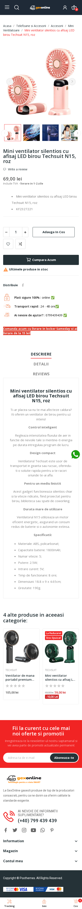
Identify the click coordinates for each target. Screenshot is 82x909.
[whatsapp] (42, 830)
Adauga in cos (53, 232)
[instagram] (24, 830)
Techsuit (11, 670)
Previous (9, 81)
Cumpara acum (44, 260)
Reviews (41, 373)
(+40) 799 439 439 (37, 820)
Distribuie (23, 285)
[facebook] (5, 830)
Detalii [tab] (41, 363)
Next (72, 81)
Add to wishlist (8, 244)
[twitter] (14, 830)
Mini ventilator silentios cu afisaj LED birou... (61, 678)
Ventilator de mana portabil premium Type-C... (19, 678)
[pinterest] (51, 830)
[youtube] (33, 830)
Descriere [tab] (41, 354)
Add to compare (20, 244)
